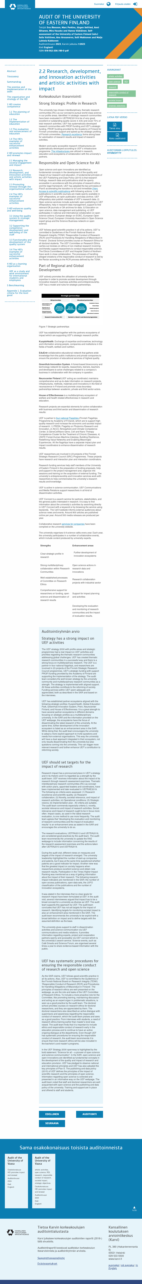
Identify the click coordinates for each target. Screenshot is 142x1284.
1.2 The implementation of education (19, 122)
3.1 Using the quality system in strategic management (20, 218)
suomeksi (114, 1265)
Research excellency (72, 134)
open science (114, 81)
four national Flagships (67, 418)
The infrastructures (60, 151)
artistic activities (115, 76)
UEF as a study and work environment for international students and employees (19, 275)
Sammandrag (14, 82)
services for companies (73, 523)
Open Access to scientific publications (68, 190)
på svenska (127, 1265)
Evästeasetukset (47, 1264)
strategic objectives (117, 105)
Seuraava (52, 1123)
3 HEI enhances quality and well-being (19, 210)
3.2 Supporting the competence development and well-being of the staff (19, 230)
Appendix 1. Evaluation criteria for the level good (19, 293)
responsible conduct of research (118, 93)
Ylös (134, 1207)
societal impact (115, 100)
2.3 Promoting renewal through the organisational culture (20, 187)
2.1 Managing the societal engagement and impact (20, 163)
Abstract (11, 71)
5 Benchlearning (15, 286)
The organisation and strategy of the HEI (18, 98)
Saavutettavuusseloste (51, 1258)
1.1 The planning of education (19, 113)
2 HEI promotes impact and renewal (19, 154)
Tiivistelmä (13, 77)
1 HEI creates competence (14, 106)
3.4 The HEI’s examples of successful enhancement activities (16, 254)
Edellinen (52, 1114)
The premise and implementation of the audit (19, 89)
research (112, 87)
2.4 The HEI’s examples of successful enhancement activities (16, 198)
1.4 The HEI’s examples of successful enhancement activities (16, 143)
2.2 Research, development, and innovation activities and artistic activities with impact (20, 175)
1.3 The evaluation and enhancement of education (20, 131)
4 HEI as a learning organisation (17, 265)
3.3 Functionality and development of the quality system (20, 242)
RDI (126, 81)
